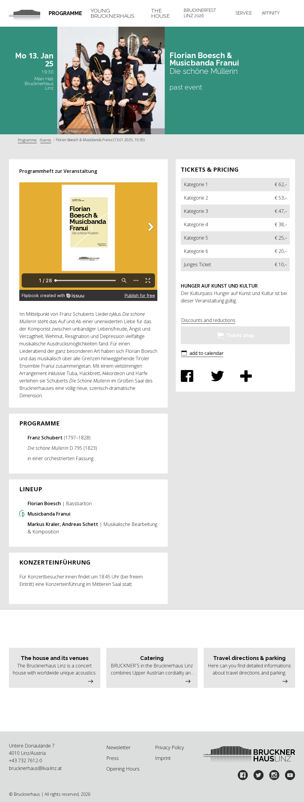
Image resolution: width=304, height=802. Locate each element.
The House (160, 13)
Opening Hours (123, 768)
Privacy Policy (169, 747)
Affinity (271, 13)
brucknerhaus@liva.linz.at (35, 768)
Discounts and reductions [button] (208, 320)
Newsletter (118, 747)
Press (112, 758)
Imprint (163, 758)
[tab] (65, 13)
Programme (65, 13)
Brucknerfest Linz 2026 (200, 13)
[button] (202, 353)
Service (243, 13)
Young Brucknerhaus (112, 13)
